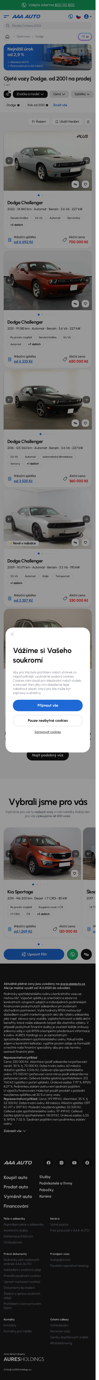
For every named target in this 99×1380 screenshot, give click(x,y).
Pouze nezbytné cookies (48, 720)
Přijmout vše (48, 705)
